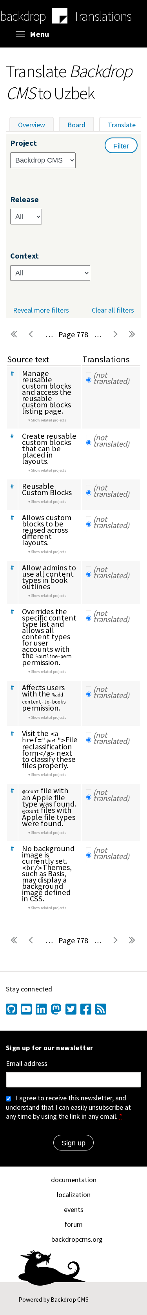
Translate (126, 124)
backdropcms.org (77, 1239)
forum (73, 1224)
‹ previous (32, 334)
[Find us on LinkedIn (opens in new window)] (41, 1009)
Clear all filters (113, 310)
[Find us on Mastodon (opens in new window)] (56, 1009)
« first (14, 334)
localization (74, 1194)
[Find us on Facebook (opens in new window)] (85, 1009)
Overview (31, 124)
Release (24, 199)
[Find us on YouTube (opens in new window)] (26, 1009)
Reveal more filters (41, 310)
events (73, 1209)
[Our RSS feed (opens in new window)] (100, 1009)
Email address (26, 1063)
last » (132, 334)
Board (76, 124)
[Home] (59, 17)
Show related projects (48, 420)
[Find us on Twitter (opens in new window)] (70, 1009)
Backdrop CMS (70, 1299)
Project (23, 143)
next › (115, 334)
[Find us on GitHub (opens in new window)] (11, 1009)
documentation (73, 1179)
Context (24, 256)
